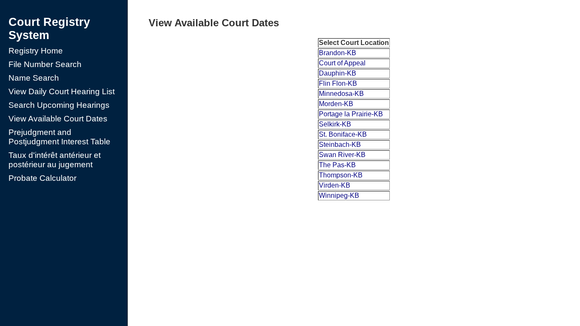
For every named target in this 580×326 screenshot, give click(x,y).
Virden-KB (334, 185)
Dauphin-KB (337, 73)
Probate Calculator (42, 178)
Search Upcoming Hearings (59, 105)
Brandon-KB (337, 52)
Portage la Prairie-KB (351, 114)
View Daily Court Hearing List (61, 91)
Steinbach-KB (340, 144)
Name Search (33, 77)
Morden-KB (336, 103)
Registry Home (35, 50)
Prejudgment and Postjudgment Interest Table (59, 137)
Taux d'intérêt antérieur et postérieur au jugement (54, 160)
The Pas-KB (337, 165)
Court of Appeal (342, 63)
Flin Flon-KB (338, 83)
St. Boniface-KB (343, 134)
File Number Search (45, 64)
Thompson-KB (341, 175)
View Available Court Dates (57, 118)
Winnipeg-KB (339, 195)
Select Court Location (354, 42)
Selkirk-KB (335, 124)
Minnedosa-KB (341, 93)
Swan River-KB (342, 154)
